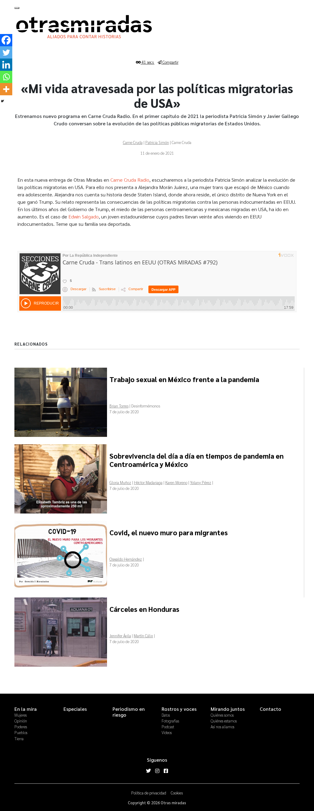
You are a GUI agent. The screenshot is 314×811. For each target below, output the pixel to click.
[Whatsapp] (6, 77)
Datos (166, 715)
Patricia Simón (157, 142)
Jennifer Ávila (120, 635)
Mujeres (20, 715)
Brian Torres (118, 405)
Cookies (177, 792)
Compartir (170, 62)
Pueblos (20, 732)
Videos (167, 732)
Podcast (168, 726)
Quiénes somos (222, 715)
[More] (6, 89)
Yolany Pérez (200, 482)
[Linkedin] (6, 65)
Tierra (19, 738)
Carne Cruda (133, 142)
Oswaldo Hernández (125, 559)
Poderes (20, 726)
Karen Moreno (176, 482)
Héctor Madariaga (148, 482)
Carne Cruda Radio (129, 179)
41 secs (148, 62)
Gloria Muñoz (120, 482)
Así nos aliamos (222, 726)
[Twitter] (6, 52)
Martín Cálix (143, 635)
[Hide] (2, 101)
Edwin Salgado (83, 216)
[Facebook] (6, 40)
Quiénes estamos (224, 720)
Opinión (20, 720)
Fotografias (170, 720)
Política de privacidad (148, 792)
